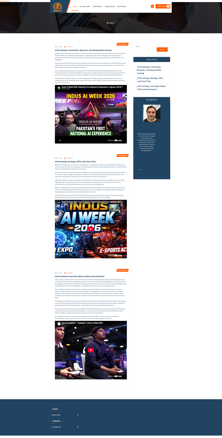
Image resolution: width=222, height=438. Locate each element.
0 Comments (69, 47)
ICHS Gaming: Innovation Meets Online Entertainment (79, 276)
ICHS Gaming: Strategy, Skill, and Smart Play (75, 161)
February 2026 (56, 415)
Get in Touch (162, 6)
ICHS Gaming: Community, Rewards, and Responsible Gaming (83, 50)
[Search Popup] (152, 6)
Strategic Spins (84, 6)
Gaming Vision (110, 6)
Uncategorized (56, 427)
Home (75, 6)
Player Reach (121, 6)
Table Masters (98, 6)
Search (138, 46)
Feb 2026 (123, 44)
